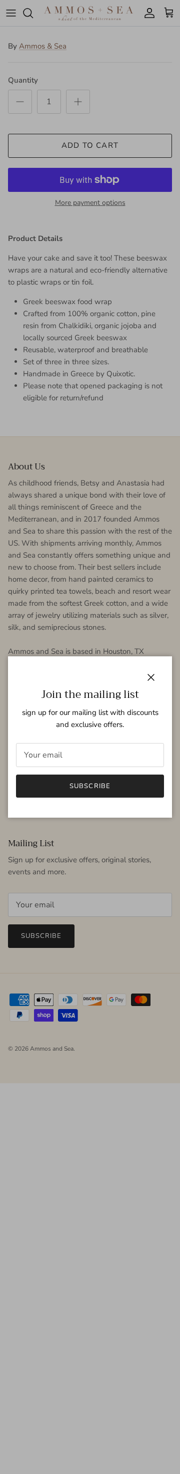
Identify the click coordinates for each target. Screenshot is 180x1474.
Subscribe (90, 786)
